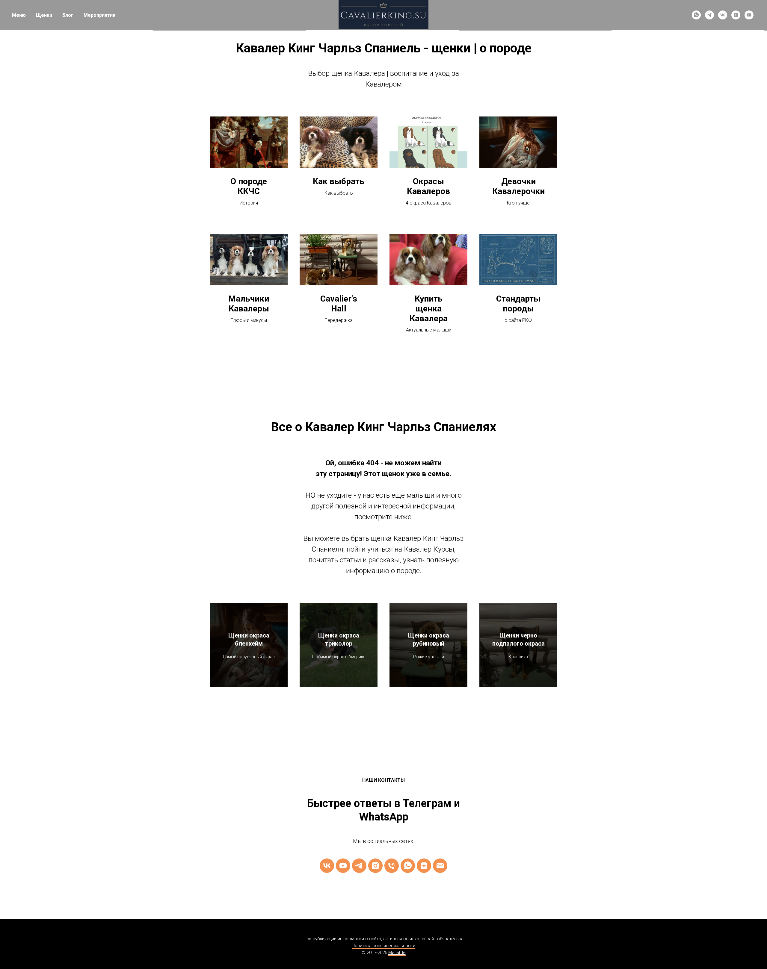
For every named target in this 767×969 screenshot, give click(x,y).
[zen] (735, 14)
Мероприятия (99, 15)
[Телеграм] (359, 866)
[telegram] (709, 14)
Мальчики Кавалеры (248, 304)
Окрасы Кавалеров (428, 186)
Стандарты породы (518, 304)
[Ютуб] (343, 866)
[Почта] (440, 866)
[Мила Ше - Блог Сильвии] (424, 866)
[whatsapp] (696, 14)
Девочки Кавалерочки (518, 186)
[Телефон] (391, 866)
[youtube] (749, 14)
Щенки (44, 15)
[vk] (722, 14)
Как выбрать (338, 181)
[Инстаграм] (375, 866)
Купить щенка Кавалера (429, 308)
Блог (67, 15)
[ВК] (327, 866)
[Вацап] (408, 866)
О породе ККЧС (248, 186)
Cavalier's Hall (338, 304)
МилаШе (397, 952)
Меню (19, 15)
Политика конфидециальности (383, 945)
